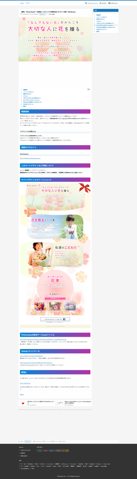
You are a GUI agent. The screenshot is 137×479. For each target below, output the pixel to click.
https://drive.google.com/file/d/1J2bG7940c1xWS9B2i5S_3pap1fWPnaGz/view (43, 339)
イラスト (40, 450)
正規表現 (57, 463)
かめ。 (25, 3)
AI (21, 463)
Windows (33, 466)
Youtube (45, 450)
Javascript (92, 463)
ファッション (73, 463)
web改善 (26, 466)
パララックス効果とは (28, 91)
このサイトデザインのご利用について (32, 98)
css (21, 466)
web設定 (90, 466)
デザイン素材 (51, 14)
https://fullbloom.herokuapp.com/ (30, 158)
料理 (59, 466)
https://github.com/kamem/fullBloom (31, 356)
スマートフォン (107, 463)
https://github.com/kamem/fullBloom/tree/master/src (36, 363)
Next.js (54, 466)
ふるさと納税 (103, 466)
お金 (67, 450)
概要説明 (25, 89)
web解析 (96, 466)
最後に (24, 106)
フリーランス (50, 463)
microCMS (48, 466)
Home (21, 441)
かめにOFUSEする (25, 383)
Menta (22, 394)
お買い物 (58, 450)
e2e (24, 463)
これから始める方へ (25, 468)
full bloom (25, 96)
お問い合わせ (24, 456)
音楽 (86, 463)
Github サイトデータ (28, 104)
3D (63, 450)
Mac (38, 466)
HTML (33, 468)
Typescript (80, 463)
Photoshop (30, 463)
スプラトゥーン (64, 463)
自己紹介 (23, 453)
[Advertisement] (55, 76)
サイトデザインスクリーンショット (31, 100)
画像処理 (79, 466)
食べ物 (84, 466)
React (36, 463)
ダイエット (98, 463)
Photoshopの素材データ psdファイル (32, 102)
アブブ (42, 466)
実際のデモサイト (27, 94)
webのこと (42, 14)
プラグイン (42, 463)
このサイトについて (26, 450)
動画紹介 (73, 466)
